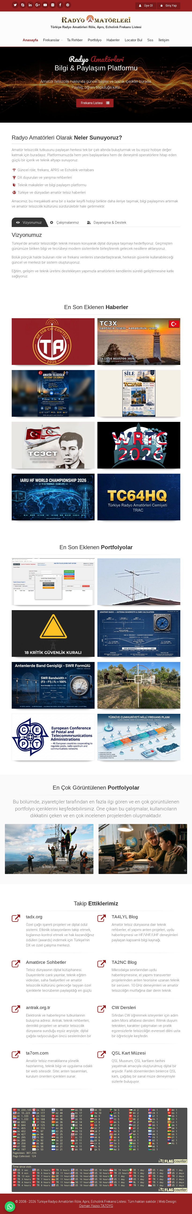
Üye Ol (148, 5)
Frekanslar (51, 40)
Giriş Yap (171, 5)
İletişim (164, 40)
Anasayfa (30, 40)
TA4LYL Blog (125, 916)
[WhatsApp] (10, 1206)
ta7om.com (37, 1053)
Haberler (113, 40)
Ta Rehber (75, 40)
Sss (150, 40)
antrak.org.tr (38, 1007)
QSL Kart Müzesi (129, 1053)
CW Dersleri (124, 1007)
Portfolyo (94, 40)
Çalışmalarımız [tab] (67, 222)
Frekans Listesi (92, 104)
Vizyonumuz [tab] (32, 222)
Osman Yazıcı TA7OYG (96, 1206)
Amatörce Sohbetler (46, 962)
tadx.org (34, 916)
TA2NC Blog (124, 962)
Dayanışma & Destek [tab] (110, 222)
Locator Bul (133, 40)
